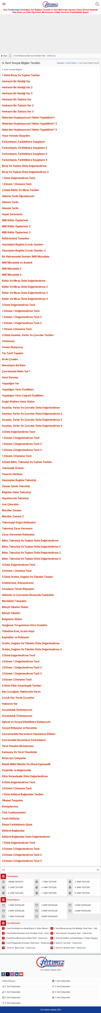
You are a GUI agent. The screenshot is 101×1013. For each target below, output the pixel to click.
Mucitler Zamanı (11, 510)
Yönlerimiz (8, 341)
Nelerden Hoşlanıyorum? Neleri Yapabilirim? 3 (29, 129)
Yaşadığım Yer (10, 383)
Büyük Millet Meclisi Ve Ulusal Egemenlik (26, 764)
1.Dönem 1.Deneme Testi (17, 184)
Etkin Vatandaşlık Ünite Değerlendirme (25, 776)
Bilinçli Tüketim (11, 613)
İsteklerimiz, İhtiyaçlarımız (18, 582)
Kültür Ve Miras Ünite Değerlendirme (24, 280)
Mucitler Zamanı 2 (13, 516)
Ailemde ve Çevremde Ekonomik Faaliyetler (28, 595)
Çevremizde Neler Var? (16, 371)
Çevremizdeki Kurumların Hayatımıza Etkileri (28, 734)
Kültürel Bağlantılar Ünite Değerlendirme (26, 836)
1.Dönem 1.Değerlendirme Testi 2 (22, 317)
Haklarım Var (10, 703)
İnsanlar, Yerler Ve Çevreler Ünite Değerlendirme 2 (32, 413)
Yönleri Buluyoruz (12, 347)
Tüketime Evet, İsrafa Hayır (18, 631)
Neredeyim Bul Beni (13, 365)
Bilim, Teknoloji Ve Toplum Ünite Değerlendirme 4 (31, 558)
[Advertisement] (50, 34)
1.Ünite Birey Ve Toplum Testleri (21, 75)
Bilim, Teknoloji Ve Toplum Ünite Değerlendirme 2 (31, 546)
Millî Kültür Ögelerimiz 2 (16, 226)
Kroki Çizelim (10, 359)
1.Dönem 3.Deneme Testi (17, 456)
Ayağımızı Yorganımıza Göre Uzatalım (24, 625)
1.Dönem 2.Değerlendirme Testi (20, 437)
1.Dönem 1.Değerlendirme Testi (20, 311)
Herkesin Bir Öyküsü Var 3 (17, 111)
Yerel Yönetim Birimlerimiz (18, 746)
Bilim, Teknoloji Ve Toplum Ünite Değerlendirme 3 (31, 552)
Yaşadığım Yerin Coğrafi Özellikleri (23, 395)
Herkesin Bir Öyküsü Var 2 (17, 105)
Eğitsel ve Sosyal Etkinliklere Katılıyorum (26, 721)
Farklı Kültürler (11, 818)
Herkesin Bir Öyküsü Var (16, 99)
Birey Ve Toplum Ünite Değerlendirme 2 (25, 172)
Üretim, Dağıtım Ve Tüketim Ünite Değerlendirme (31, 643)
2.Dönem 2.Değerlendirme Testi (20, 848)
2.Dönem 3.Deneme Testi (17, 788)
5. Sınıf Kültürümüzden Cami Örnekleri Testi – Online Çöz (34, 56)
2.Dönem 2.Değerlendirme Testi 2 (22, 854)
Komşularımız (10, 806)
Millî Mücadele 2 (11, 268)
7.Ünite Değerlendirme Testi (18, 842)
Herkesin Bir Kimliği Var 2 (17, 87)
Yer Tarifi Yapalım (12, 353)
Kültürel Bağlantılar (13, 830)
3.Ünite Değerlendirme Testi (18, 431)
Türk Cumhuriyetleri (14, 812)
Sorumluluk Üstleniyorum (17, 709)
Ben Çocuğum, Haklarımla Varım (21, 691)
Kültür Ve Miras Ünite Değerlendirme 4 (25, 298)
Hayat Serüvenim (12, 214)
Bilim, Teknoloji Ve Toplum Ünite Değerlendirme (30, 540)
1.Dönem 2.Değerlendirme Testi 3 (22, 450)
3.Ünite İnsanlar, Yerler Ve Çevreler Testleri (28, 335)
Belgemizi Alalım (12, 619)
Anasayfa (60, 63)
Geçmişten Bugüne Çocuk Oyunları (22, 244)
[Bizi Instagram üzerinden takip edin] (12, 974)
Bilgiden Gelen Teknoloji (16, 492)
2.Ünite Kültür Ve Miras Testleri (20, 190)
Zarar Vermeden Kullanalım (18, 534)
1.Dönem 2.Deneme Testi (17, 329)
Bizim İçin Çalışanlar (14, 758)
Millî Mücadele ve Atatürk (17, 262)
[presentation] (10, 55)
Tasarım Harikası (12, 474)
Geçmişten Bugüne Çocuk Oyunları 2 (24, 250)
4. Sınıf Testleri (70, 63)
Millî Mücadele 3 (11, 274)
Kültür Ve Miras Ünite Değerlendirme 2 (25, 286)
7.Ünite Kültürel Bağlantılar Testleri (22, 794)
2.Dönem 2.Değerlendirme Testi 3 (22, 860)
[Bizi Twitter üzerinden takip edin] (8, 974)
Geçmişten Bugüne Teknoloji (19, 480)
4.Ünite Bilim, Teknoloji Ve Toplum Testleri (27, 462)
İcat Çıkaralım (10, 504)
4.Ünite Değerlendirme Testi (18, 564)
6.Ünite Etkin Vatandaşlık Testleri (21, 685)
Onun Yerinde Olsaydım (16, 135)
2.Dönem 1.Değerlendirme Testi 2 (22, 667)
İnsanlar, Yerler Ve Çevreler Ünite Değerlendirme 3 (32, 419)
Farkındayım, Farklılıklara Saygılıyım (23, 141)
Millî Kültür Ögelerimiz (15, 220)
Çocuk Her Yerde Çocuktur (18, 697)
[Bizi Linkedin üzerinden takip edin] (17, 974)
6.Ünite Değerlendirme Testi (18, 782)
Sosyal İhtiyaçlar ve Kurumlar (19, 728)
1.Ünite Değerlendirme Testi (18, 178)
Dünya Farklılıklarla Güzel (17, 824)
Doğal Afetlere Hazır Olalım (18, 401)
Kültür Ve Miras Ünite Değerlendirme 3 (25, 292)
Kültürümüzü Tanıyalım (15, 238)
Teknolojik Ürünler (13, 468)
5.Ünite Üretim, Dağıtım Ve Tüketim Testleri (27, 576)
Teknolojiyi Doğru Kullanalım (19, 522)
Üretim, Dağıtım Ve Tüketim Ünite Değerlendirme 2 (32, 649)
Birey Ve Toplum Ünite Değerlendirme (24, 165)
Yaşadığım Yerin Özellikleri (18, 389)
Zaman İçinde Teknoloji (16, 486)
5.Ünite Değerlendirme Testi (18, 655)
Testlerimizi (14, 10)
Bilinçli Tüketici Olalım (15, 607)
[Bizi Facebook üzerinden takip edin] (3, 974)
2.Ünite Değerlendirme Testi (18, 304)
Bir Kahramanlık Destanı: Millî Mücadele (25, 256)
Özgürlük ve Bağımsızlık (16, 770)
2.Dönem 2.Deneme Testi (17, 679)
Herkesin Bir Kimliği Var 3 (17, 93)
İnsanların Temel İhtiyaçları (18, 589)
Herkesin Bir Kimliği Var (16, 81)
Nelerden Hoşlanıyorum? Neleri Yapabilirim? (28, 117)
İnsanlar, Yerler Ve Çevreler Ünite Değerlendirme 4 (32, 425)
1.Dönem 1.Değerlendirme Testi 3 (22, 323)
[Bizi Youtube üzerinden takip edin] (21, 974)
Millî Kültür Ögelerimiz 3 (16, 232)
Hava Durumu (10, 377)
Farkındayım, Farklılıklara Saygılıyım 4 (24, 159)
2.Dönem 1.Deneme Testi (17, 570)
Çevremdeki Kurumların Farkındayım (24, 740)
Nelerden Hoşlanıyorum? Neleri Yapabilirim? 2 (29, 123)
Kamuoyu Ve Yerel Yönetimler (19, 752)
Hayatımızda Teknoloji (15, 498)
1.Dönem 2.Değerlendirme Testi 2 (22, 443)
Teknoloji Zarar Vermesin (17, 528)
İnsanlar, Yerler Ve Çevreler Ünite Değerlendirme (31, 407)
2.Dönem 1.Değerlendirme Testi (20, 661)
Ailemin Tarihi (10, 202)
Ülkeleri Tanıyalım (12, 800)
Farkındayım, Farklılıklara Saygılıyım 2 (24, 147)
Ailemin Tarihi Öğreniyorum (18, 196)
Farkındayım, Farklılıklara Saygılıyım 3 (24, 153)
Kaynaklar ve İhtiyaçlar (15, 637)
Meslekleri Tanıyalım (14, 601)
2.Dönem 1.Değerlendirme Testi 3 (22, 673)
